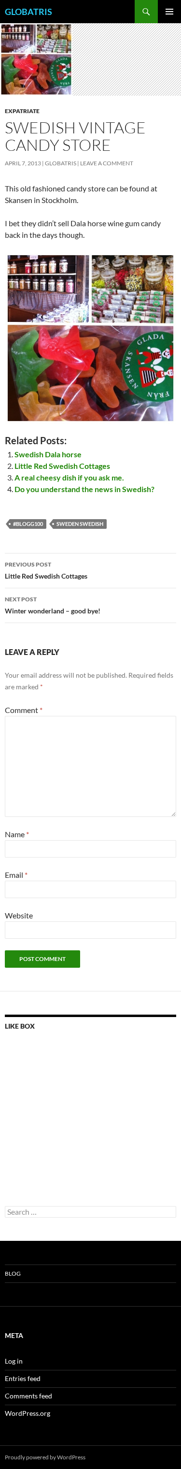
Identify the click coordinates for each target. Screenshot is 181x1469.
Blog (13, 1273)
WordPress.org (27, 1413)
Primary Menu (169, 11)
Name (17, 834)
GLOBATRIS (28, 11)
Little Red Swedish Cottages (62, 465)
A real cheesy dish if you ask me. (69, 477)
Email (16, 874)
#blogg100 (28, 524)
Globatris (60, 163)
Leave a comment (106, 163)
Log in (14, 1361)
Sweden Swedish (79, 524)
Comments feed (28, 1396)
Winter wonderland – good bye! (52, 605)
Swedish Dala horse (48, 454)
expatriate (22, 111)
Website (19, 915)
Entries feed (23, 1378)
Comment (23, 709)
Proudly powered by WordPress (45, 1457)
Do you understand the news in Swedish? (84, 489)
